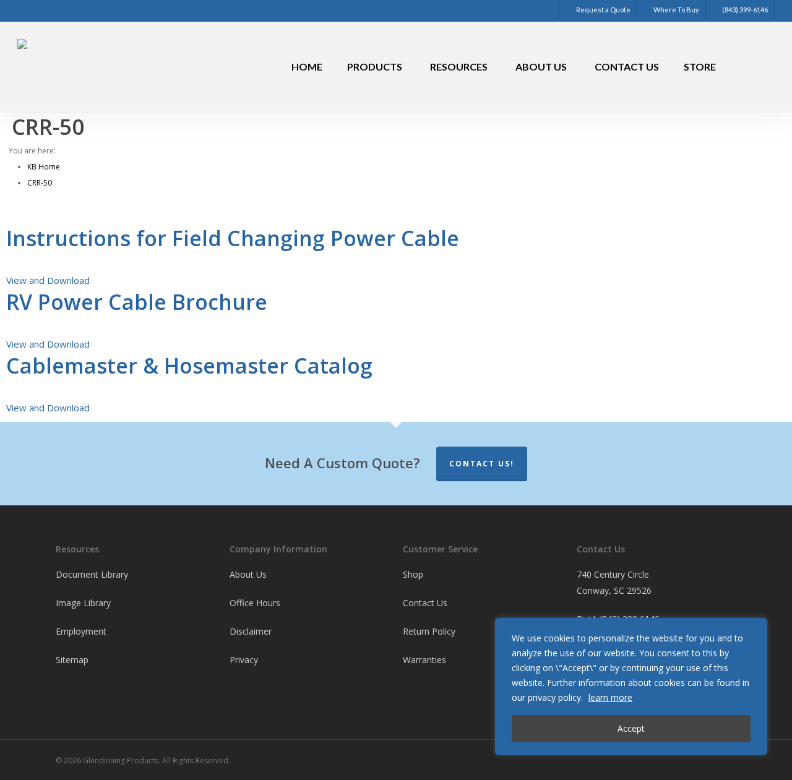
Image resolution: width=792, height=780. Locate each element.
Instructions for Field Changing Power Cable (232, 238)
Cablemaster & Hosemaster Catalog (189, 365)
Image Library (83, 603)
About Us (248, 574)
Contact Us (425, 603)
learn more (610, 697)
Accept (631, 728)
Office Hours (255, 603)
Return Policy (429, 631)
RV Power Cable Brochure (136, 302)
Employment (81, 631)
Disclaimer (251, 631)
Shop (413, 574)
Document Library (92, 574)
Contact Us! (481, 463)
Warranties (424, 660)
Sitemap (72, 660)
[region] (631, 686)
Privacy (244, 660)
